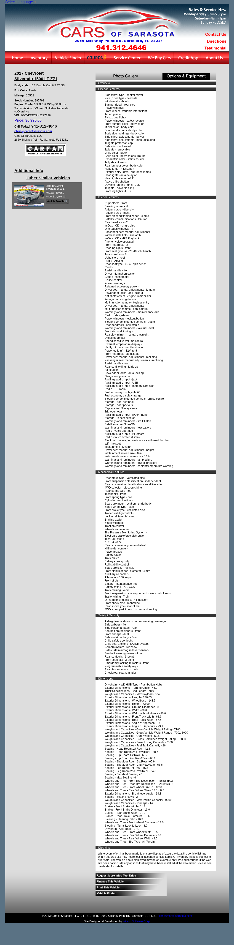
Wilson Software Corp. (136, 921)
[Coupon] (96, 58)
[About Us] (214, 58)
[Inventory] (38, 58)
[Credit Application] (186, 58)
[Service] (125, 58)
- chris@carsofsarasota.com (174, 916)
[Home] (15, 58)
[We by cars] (157, 58)
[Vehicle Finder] (68, 58)
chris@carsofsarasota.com (33, 131)
